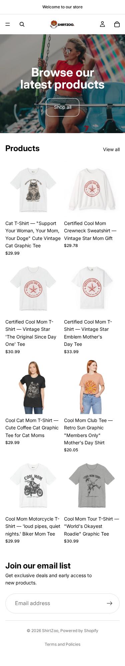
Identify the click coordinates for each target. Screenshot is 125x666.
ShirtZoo (50, 630)
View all (111, 149)
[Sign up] (110, 603)
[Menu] (7, 24)
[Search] (22, 24)
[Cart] (117, 24)
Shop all (62, 107)
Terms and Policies (62, 644)
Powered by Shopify (79, 630)
